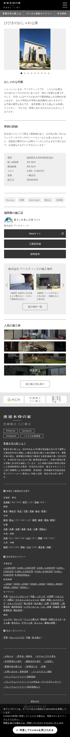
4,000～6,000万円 (44, 571)
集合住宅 (18, 610)
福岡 (5, 547)
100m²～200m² (21, 584)
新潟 (5, 520)
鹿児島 (41, 547)
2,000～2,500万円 (26, 568)
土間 (47, 603)
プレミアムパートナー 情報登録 (20, 676)
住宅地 (59, 200)
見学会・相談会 (24, 656)
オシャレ (10, 200)
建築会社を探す (33, 661)
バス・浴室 (46, 607)
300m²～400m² (54, 584)
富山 (11, 520)
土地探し (49, 661)
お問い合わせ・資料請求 (16, 671)
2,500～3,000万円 (46, 568)
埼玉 (20, 511)
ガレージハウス (35, 346)
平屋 (35, 334)
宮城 (36, 502)
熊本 (23, 547)
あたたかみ (34, 200)
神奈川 (12, 511)
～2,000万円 (9, 568)
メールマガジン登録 (42, 671)
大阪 (5, 529)
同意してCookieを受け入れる (37, 730)
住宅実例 (61, 13)
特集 (43, 666)
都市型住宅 (17, 607)
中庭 (35, 358)
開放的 (44, 619)
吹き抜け (35, 370)
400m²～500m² (11, 587)
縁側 (43, 600)
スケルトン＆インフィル (27, 600)
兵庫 (11, 529)
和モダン (16, 623)
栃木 (38, 511)
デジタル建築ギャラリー (39, 13)
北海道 (6, 502)
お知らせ (9, 656)
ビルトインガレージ (19, 596)
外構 (22, 200)
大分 (29, 547)
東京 (5, 511)
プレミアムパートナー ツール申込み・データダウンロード (33, 682)
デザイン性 (27, 623)
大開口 (10, 600)
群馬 (43, 511)
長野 (34, 520)
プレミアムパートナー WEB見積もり (22, 687)
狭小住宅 (28, 603)
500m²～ (24, 587)
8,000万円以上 (22, 575)
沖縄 (49, 547)
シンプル (7, 619)
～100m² (7, 584)
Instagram (11, 436)
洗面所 (56, 607)
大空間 (50, 596)
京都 (17, 529)
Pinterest (10, 431)
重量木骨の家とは (12, 13)
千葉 (26, 511)
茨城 (32, 511)
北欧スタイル (55, 619)
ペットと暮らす (31, 619)
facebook (27, 431)
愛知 (46, 520)
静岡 (52, 520)
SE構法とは (32, 666)
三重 (35, 529)
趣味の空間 (50, 623)
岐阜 (40, 520)
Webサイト (35, 233)
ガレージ (18, 619)
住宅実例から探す (13, 661)
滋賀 (23, 529)
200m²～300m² (38, 584)
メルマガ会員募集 (31, 436)
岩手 (25, 502)
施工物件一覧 (35, 306)
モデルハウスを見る (46, 656)
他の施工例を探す (35, 384)
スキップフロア (14, 603)
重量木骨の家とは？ (14, 443)
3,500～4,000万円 (24, 571)
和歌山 (42, 529)
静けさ (48, 200)
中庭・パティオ (37, 596)
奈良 (29, 529)
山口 (28, 538)
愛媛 (40, 538)
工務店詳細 (35, 243)
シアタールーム (31, 607)
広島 (5, 538)
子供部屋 (54, 603)
